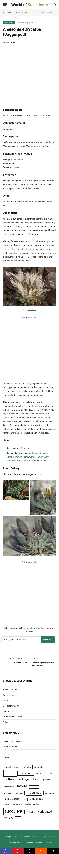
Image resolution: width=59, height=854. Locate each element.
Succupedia (9, 23)
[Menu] (5, 4)
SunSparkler (30, 812)
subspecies (32, 804)
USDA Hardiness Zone (12, 717)
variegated (45, 811)
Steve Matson (32, 310)
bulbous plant (39, 767)
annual (7, 767)
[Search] (54, 4)
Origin (25, 460)
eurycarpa (27, 180)
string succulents (13, 804)
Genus (32, 457)
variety (8, 818)
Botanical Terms (10, 747)
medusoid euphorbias (13, 793)
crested (49, 773)
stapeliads (36, 798)
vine (18, 818)
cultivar (10, 779)
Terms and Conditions (33, 843)
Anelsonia (14, 167)
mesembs (34, 793)
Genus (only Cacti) (11, 706)
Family (39, 457)
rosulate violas (11, 799)
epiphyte (24, 779)
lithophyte (34, 787)
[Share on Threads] (53, 851)
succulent (13, 811)
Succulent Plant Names (13, 741)
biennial (16, 767)
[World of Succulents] (29, 5)
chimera (39, 773)
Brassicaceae (16, 159)
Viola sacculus (20, 663)
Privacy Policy (15, 843)
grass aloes (9, 787)
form (36, 779)
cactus (10, 773)
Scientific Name (10, 689)
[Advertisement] (29, 73)
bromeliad (26, 767)
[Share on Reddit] (41, 851)
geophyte (47, 780)
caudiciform (26, 773)
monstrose (49, 793)
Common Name (20, 457)
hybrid (22, 786)
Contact (48, 843)
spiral (24, 799)
